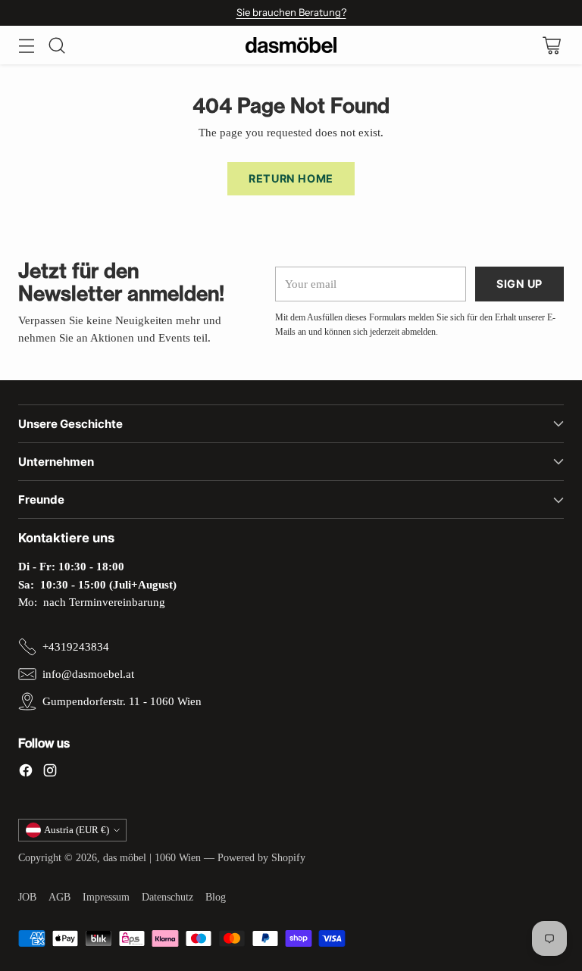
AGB (59, 897)
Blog (215, 897)
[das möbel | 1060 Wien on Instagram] (50, 772)
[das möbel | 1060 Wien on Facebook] (26, 772)
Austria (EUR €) (76, 829)
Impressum (106, 897)
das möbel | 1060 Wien (152, 857)
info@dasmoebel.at (88, 673)
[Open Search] (56, 45)
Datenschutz (167, 897)
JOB (27, 897)
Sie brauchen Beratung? (291, 12)
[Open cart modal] (551, 45)
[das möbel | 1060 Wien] (291, 45)
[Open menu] (26, 45)
